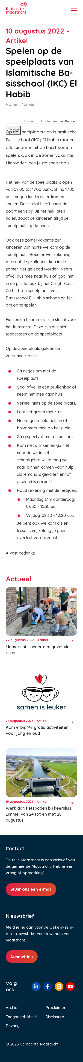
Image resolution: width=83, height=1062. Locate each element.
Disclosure (54, 1016)
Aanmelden (21, 956)
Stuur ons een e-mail (30, 889)
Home (11, 104)
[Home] (23, 8)
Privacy (12, 1025)
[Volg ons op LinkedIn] (36, 986)
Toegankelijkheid (21, 1016)
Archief (12, 1007)
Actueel (28, 104)
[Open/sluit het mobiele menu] (74, 9)
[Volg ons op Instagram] (59, 986)
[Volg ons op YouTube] (70, 986)
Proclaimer (55, 1007)
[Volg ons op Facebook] (47, 986)
